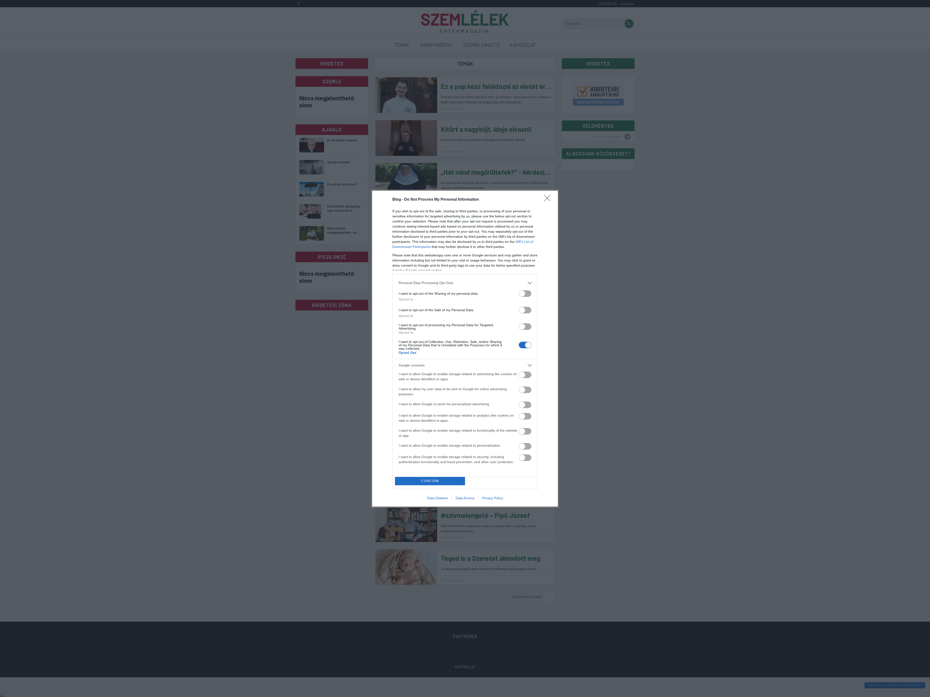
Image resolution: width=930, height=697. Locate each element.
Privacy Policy (492, 498)
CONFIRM (430, 481)
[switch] (525, 293)
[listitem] (465, 282)
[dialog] (465, 348)
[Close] (548, 199)
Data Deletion (437, 498)
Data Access (465, 498)
